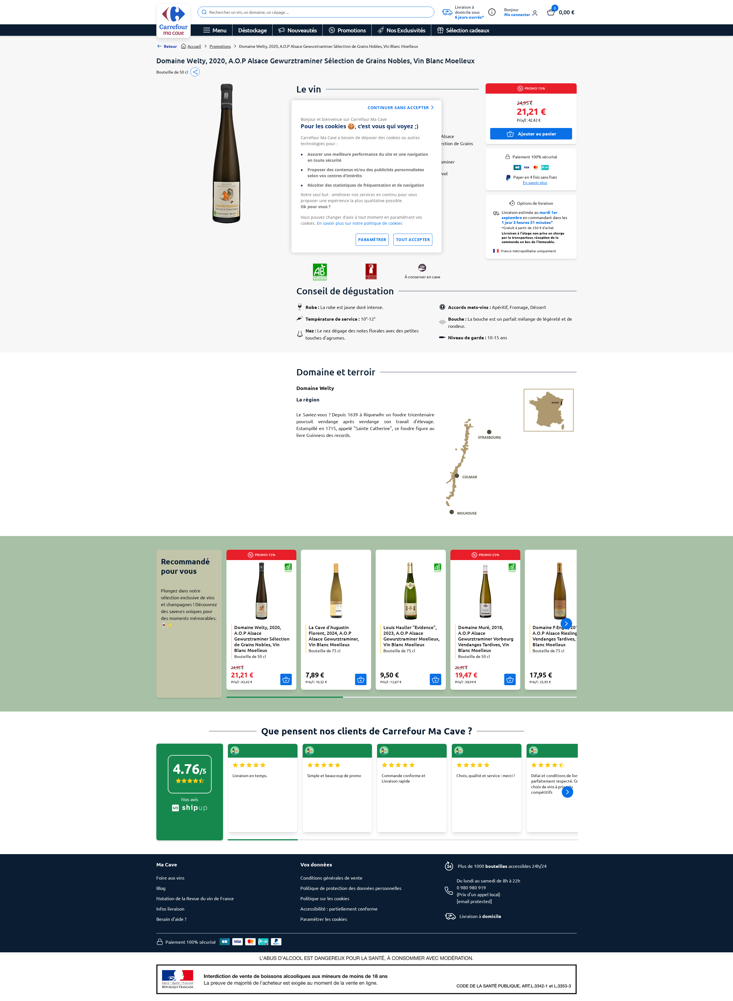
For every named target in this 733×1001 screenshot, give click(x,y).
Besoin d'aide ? (171, 919)
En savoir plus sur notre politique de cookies (359, 223)
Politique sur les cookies (324, 898)
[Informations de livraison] (492, 12)
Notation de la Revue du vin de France (195, 898)
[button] (521, 12)
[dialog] (366, 176)
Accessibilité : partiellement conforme (339, 908)
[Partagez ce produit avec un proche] (195, 71)
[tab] (284, 694)
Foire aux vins (170, 877)
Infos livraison (170, 908)
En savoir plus (535, 182)
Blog (160, 888)
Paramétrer (372, 239)
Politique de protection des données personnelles (350, 888)
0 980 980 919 (471, 887)
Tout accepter (413, 239)
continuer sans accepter (398, 107)
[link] (173, 20)
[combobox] (316, 12)
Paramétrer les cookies (323, 919)
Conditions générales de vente (331, 877)
